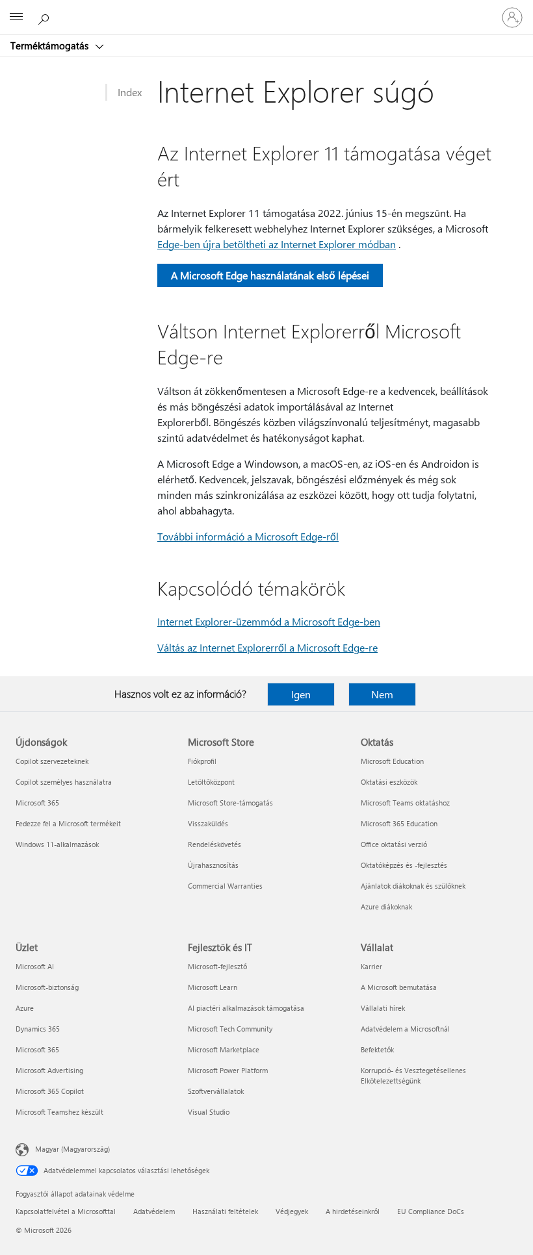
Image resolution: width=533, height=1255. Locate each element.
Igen (301, 694)
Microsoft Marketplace (223, 1049)
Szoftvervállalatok (216, 1091)
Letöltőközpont (211, 782)
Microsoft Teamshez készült (59, 1112)
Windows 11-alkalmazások (57, 844)
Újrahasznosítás (213, 865)
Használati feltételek (225, 1211)
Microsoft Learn (212, 987)
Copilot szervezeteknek (52, 761)
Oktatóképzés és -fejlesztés (404, 865)
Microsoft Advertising (49, 1070)
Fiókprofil (202, 761)
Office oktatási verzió (394, 844)
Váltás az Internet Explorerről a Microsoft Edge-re (267, 647)
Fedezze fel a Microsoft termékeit (68, 823)
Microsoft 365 (37, 802)
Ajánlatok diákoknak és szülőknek (413, 886)
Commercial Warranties (225, 886)
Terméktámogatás (50, 45)
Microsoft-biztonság (47, 987)
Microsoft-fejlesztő (217, 966)
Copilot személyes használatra (64, 782)
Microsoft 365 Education (399, 823)
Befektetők (377, 1049)
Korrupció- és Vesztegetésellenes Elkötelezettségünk (413, 1075)
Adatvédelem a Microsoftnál (405, 1028)
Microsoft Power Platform (228, 1070)
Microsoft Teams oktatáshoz (405, 802)
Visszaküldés (208, 823)
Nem (382, 694)
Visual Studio (208, 1112)
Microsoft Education (392, 761)
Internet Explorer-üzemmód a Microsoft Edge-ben (268, 621)
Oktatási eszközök (389, 782)
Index (130, 92)
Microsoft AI (35, 966)
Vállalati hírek (383, 1008)
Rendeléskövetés (214, 844)
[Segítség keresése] (45, 16)
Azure (25, 1008)
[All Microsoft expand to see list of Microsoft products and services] (16, 17)
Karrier (371, 966)
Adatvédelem (154, 1211)
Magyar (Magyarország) (72, 1149)
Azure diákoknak (386, 906)
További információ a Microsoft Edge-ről (248, 536)
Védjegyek (292, 1211)
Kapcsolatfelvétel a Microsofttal (66, 1211)
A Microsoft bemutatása (399, 987)
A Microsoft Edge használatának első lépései (270, 275)
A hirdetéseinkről (353, 1211)
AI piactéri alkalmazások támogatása (246, 1008)
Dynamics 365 (38, 1028)
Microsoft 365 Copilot (50, 1091)
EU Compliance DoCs (430, 1211)
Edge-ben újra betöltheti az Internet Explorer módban (276, 244)
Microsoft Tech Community (230, 1028)
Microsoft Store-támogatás (230, 802)
